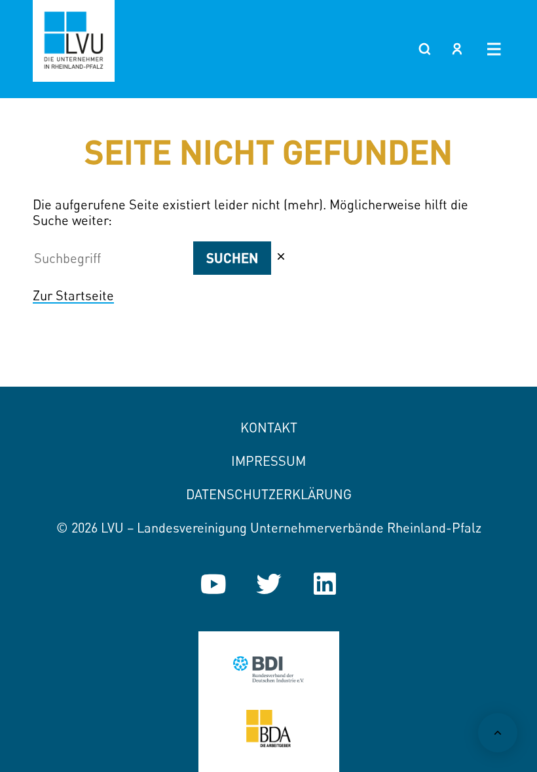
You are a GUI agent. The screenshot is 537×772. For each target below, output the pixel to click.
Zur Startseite (73, 295)
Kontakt (268, 427)
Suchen (232, 258)
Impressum (268, 461)
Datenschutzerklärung (269, 494)
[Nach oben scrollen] (497, 732)
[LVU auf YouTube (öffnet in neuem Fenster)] (213, 584)
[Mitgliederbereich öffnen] (457, 49)
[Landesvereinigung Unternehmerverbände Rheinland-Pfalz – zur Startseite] (74, 41)
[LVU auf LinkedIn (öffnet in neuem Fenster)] (324, 584)
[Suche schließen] (280, 256)
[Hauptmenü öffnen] (494, 49)
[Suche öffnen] (424, 49)
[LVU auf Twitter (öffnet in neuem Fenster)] (269, 584)
